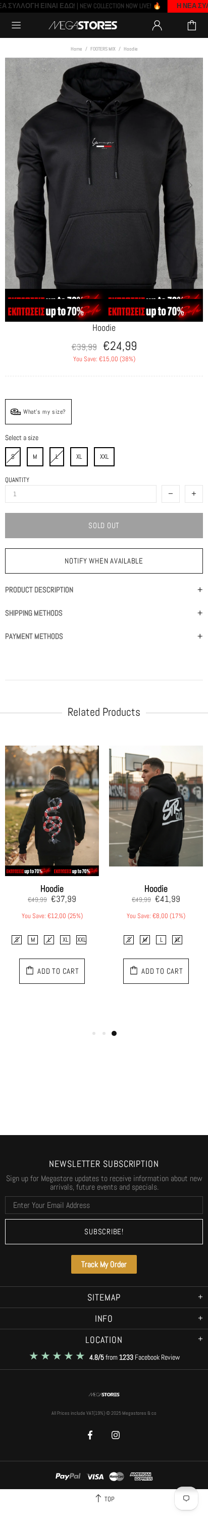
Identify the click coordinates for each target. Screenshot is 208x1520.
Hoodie (52, 888)
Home (76, 49)
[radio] (35, 456)
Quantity (17, 479)
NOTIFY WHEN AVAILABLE (104, 561)
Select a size (21, 437)
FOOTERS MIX (103, 49)
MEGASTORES (82, 25)
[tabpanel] (52, 869)
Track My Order (104, 1264)
